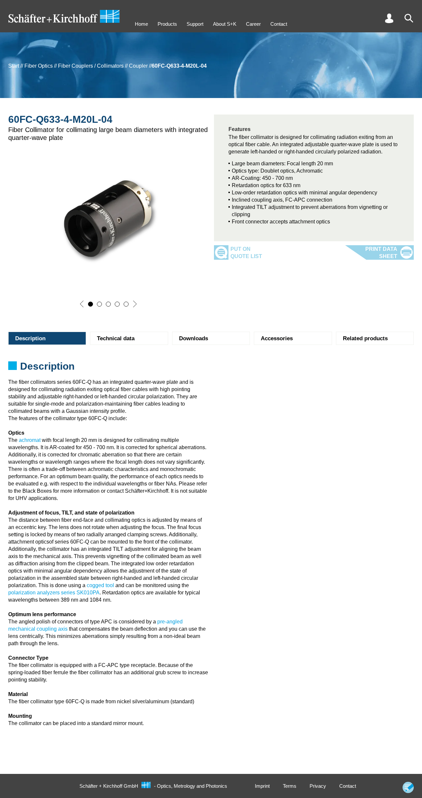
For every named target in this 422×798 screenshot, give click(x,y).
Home (141, 24)
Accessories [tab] (277, 338)
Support (195, 24)
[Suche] (409, 18)
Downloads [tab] (193, 338)
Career (253, 24)
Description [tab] (30, 338)
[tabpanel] (211, 368)
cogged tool (100, 585)
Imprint (262, 786)
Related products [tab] (365, 338)
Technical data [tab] (116, 338)
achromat (30, 440)
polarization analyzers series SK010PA (54, 592)
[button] (81, 304)
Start (13, 66)
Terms (289, 786)
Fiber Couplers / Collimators (91, 66)
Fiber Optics (38, 66)
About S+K (224, 24)
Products (167, 24)
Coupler (138, 66)
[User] (389, 18)
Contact (278, 24)
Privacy (318, 786)
